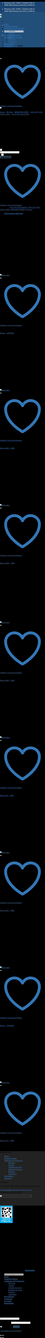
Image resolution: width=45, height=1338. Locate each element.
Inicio (6, 24)
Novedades (9, 44)
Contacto (8, 46)
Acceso (16, 1327)
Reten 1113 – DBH (7, 1140)
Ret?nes (9, 112)
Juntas (11, 33)
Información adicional (13, 214)
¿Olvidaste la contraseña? (10, 1331)
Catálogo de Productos (14, 29)
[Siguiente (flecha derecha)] (3, 1337)
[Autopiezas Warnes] (9, 16)
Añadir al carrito (5, 157)
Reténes (11, 31)
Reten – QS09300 (7, 333)
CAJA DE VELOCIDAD (20, 114)
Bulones (11, 39)
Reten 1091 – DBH (7, 910)
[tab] (24, 213)
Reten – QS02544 (7, 1025)
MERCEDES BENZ (21, 112)
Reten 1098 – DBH (7, 563)
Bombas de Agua (15, 37)
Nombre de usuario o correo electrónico (17, 1316)
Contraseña (5, 1322)
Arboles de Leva (15, 35)
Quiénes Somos (11, 26)
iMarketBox (30, 1270)
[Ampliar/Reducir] (3, 1335)
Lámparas (12, 42)
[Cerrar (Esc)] (1, 1335)
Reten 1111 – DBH (7, 795)
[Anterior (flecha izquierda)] (1, 1337)
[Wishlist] (1, 58)
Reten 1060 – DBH (7, 680)
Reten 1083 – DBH (7, 448)
